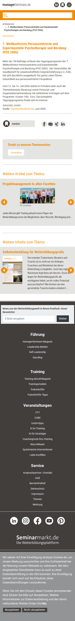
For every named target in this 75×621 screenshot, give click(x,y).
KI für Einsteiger (37, 433)
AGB (37, 478)
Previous (4, 202)
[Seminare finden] (37, 539)
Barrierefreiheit (37, 483)
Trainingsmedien (37, 384)
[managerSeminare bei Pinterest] (61, 520)
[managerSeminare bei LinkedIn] (14, 520)
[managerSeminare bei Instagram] (25, 520)
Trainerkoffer (37, 389)
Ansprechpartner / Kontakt (37, 472)
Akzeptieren (12, 609)
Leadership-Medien (37, 346)
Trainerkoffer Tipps (37, 394)
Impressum (37, 493)
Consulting (16, 152)
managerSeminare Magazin (37, 341)
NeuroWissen (37, 444)
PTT (37, 412)
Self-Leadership (37, 352)
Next (71, 202)
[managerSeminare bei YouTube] (49, 520)
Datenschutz (37, 488)
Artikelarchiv (8, 24)
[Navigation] (69, 5)
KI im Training (37, 428)
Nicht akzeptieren (34, 609)
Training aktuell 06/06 (22, 108)
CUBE (38, 417)
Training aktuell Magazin (37, 378)
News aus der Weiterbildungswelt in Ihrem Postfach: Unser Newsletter (35, 310)
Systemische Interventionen (37, 449)
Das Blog (37, 357)
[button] (19, 124)
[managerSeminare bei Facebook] (37, 520)
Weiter (63, 318)
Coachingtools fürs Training (37, 439)
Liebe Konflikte (38, 455)
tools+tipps (37, 423)
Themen (37, 499)
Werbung (37, 504)
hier (44, 603)
